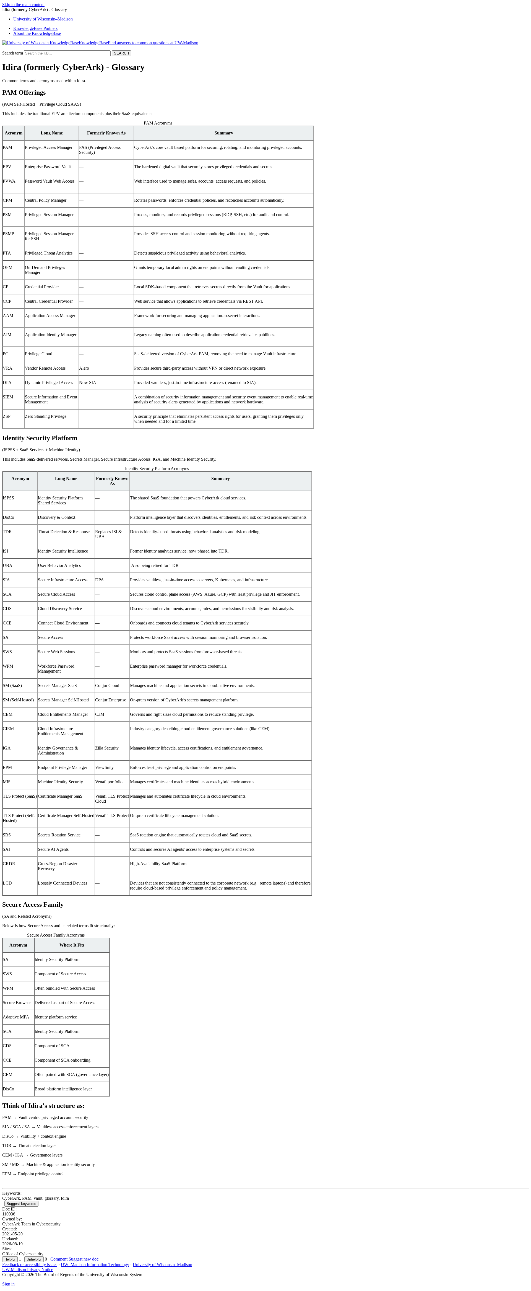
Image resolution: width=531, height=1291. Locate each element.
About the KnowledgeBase (37, 33)
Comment (58, 1259)
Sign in (8, 1284)
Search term (12, 53)
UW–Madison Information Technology (95, 1264)
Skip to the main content (23, 4)
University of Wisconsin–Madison (162, 1264)
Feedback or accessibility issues (29, 1264)
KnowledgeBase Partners (35, 28)
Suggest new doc (83, 1259)
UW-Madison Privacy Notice (27, 1269)
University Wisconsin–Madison (43, 19)
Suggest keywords (21, 1204)
